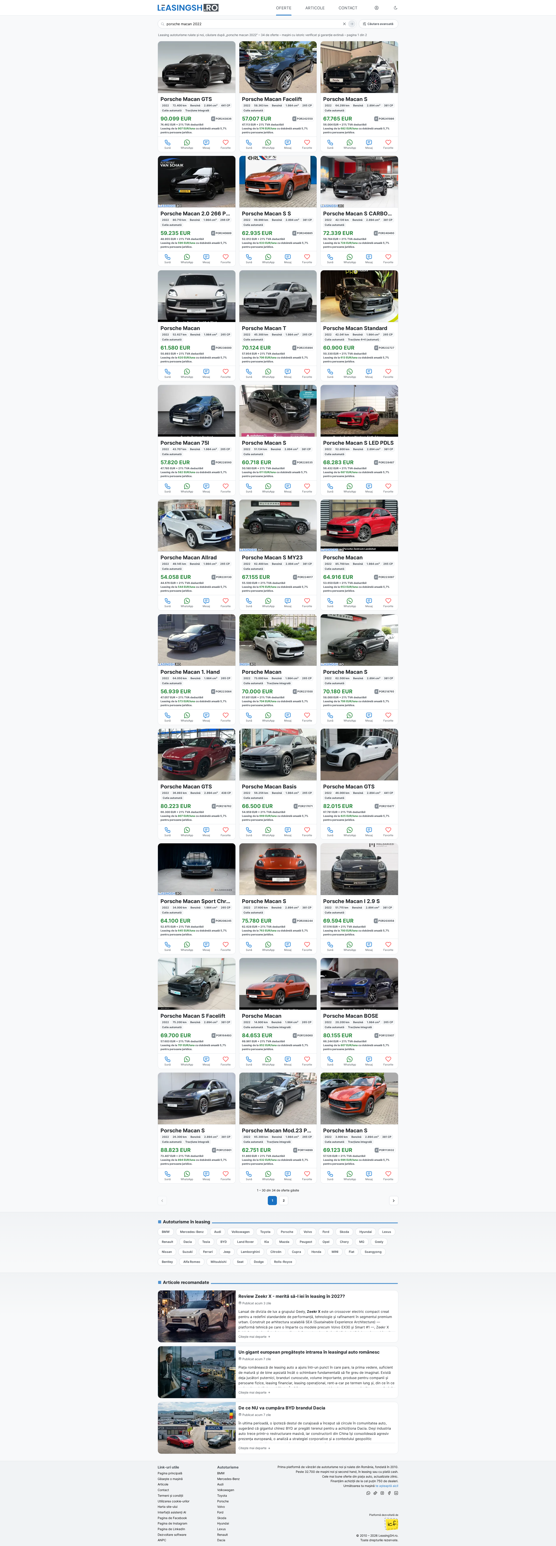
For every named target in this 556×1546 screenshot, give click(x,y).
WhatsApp (187, 147)
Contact (163, 1490)
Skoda (221, 1518)
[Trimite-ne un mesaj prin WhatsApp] (368, 1493)
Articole (163, 1484)
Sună (167, 147)
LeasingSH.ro (388, 1535)
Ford (220, 1512)
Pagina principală (170, 1473)
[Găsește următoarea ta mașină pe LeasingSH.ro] (188, 8)
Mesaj (206, 147)
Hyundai (223, 1523)
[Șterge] (344, 24)
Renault (222, 1534)
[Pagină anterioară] (162, 1200)
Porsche (223, 1501)
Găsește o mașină (170, 1479)
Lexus (221, 1529)
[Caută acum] (352, 24)
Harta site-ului (167, 1506)
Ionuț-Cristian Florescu (391, 1524)
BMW (221, 1473)
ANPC (162, 1540)
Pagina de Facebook (172, 1518)
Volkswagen (225, 1490)
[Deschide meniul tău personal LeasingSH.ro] (376, 7)
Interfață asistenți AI (172, 1512)
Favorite (226, 147)
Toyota (222, 1495)
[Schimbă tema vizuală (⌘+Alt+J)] (395, 7)
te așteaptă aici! (387, 1486)
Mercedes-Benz (228, 1479)
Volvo (221, 1506)
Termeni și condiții (170, 1495)
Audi (220, 1484)
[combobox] (257, 23)
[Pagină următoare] (393, 1200)
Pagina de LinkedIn (171, 1529)
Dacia (221, 1540)
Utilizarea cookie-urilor (173, 1501)
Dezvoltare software (172, 1534)
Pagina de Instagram (172, 1523)
